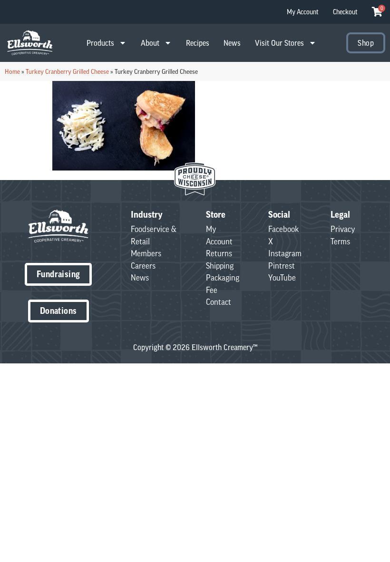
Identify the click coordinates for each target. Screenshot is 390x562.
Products (100, 43)
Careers (143, 266)
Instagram (285, 253)
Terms (340, 241)
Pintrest (281, 266)
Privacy (343, 229)
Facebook (283, 229)
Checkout (345, 12)
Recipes (197, 43)
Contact (218, 302)
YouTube (282, 277)
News (232, 43)
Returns (219, 253)
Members (146, 253)
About (150, 43)
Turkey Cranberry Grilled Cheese (67, 71)
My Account (303, 12)
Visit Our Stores (279, 43)
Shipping (220, 266)
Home (12, 71)
